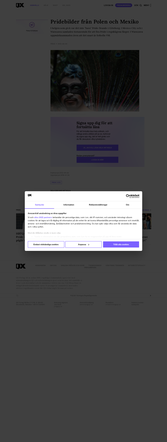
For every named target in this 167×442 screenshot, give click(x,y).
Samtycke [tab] (39, 205)
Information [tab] (68, 205)
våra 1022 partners (43, 217)
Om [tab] (127, 205)
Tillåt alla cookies (121, 244)
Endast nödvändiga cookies (46, 244)
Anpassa (82, 244)
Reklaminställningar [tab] (98, 205)
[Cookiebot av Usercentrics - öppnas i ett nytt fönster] (128, 196)
